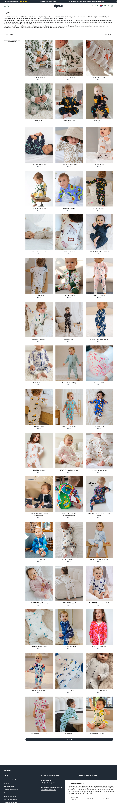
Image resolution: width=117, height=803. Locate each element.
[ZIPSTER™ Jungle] (39, 58)
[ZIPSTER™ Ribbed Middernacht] (99, 232)
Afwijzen (106, 798)
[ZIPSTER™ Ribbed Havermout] (39, 232)
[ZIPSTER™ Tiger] (99, 407)
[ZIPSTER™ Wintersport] (39, 319)
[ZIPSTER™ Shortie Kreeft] (39, 714)
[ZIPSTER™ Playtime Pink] (99, 450)
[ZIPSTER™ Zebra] (69, 319)
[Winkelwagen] (112, 6)
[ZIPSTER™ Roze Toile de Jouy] (69, 450)
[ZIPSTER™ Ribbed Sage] (69, 363)
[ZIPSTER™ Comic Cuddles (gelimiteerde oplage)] (69, 494)
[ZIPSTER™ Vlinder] (69, 276)
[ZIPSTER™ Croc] (69, 714)
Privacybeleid (88, 793)
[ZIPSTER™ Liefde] (99, 363)
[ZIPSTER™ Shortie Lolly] (69, 407)
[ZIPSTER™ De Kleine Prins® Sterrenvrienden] (39, 494)
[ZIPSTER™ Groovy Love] (99, 627)
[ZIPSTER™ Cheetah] (69, 101)
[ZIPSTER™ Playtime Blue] (69, 540)
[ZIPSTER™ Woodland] (69, 583)
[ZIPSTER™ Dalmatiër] (99, 276)
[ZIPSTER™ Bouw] (39, 407)
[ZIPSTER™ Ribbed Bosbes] (39, 627)
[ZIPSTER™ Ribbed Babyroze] (39, 583)
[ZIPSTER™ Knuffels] (39, 450)
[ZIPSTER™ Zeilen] (69, 671)
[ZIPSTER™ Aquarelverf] (39, 671)
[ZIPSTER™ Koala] (39, 101)
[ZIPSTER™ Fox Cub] (99, 58)
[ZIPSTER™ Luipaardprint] (69, 145)
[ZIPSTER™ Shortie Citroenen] (99, 714)
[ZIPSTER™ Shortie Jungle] (39, 758)
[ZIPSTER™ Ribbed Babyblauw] (99, 540)
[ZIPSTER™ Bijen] (39, 276)
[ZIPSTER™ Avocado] (69, 188)
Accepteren (90, 798)
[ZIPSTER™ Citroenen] (39, 188)
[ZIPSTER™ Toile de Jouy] (39, 363)
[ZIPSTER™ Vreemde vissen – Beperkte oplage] (99, 494)
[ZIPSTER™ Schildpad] (69, 627)
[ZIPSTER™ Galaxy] (99, 101)
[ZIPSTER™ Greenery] (69, 58)
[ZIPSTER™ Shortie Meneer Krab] (99, 583)
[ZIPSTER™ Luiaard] (99, 145)
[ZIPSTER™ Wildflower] (99, 188)
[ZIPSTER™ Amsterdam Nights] (99, 319)
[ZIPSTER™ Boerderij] (69, 232)
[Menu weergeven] (4, 6)
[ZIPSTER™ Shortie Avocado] (99, 758)
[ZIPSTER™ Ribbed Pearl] (99, 671)
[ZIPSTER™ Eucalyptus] (39, 145)
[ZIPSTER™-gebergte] (39, 540)
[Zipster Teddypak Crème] (69, 758)
